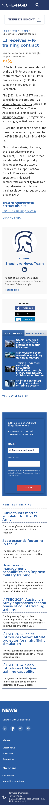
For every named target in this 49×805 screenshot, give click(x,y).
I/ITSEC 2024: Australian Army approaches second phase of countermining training (24, 604)
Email (12, 444)
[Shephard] (14, 5)
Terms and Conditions (19, 793)
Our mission (8, 775)
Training (24, 30)
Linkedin (27, 319)
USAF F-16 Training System (19, 211)
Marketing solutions (13, 781)
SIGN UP (28, 488)
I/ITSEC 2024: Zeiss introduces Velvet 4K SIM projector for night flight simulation (23, 639)
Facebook (28, 308)
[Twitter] (20, 728)
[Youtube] (28, 728)
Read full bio (12, 289)
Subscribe (7, 753)
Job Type (14, 457)
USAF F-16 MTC (11, 217)
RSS (4, 61)
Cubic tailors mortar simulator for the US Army (19, 516)
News (14, 30)
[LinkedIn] (4, 728)
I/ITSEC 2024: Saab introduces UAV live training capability (19, 668)
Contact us (8, 759)
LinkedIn (24, 269)
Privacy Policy (22, 473)
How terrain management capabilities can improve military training (23, 570)
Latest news (8, 747)
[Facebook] (12, 728)
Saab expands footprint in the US (22, 542)
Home (5, 30)
